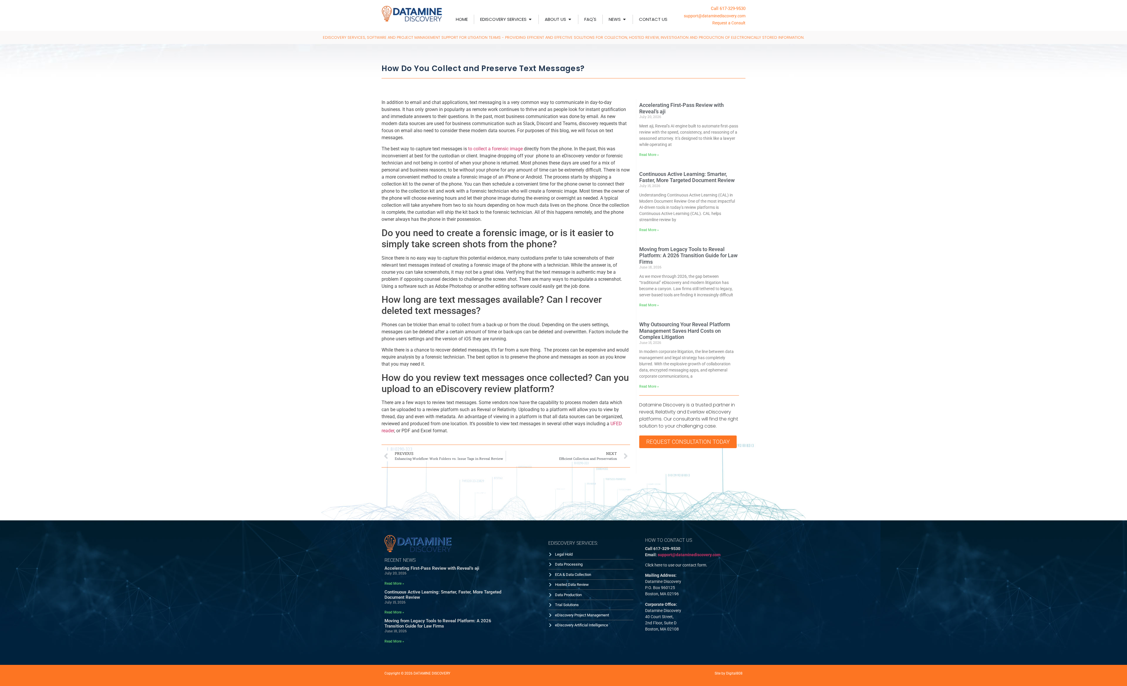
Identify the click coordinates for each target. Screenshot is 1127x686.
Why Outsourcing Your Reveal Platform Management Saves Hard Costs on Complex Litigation (684, 330)
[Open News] (624, 19)
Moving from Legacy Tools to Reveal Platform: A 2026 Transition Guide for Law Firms (688, 255)
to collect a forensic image (495, 149)
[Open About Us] (570, 19)
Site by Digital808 (729, 673)
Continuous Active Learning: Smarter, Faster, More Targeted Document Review (687, 177)
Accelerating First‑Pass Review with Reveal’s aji (431, 568)
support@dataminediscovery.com (714, 16)
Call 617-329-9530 (728, 8)
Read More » (649, 155)
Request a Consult (728, 23)
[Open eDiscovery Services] (530, 19)
